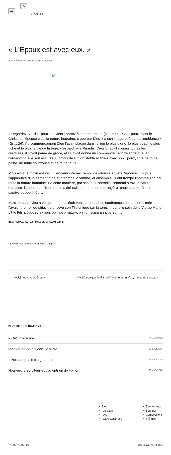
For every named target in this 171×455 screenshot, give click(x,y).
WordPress (157, 444)
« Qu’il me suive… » (24, 338)
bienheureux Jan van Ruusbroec (27, 243)
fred (20, 60)
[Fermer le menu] (23, 6)
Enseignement (45, 60)
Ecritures (32, 60)
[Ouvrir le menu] (11, 11)
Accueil (38, 14)
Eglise (52, 243)
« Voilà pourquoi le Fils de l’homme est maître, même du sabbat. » (117, 277)
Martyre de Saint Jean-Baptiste (32, 349)
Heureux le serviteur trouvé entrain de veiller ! (44, 370)
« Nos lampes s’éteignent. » (30, 360)
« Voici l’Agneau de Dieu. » (29, 277)
